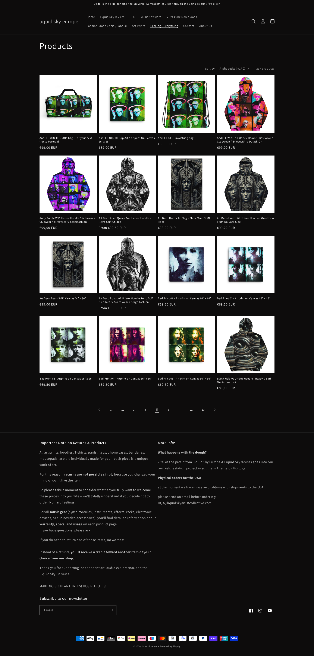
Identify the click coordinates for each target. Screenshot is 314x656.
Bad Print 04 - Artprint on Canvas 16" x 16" (125, 378)
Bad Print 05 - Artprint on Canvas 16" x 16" (184, 378)
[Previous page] (99, 409)
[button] (253, 21)
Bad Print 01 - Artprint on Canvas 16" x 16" (184, 298)
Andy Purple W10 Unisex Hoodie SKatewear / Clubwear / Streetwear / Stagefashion (67, 220)
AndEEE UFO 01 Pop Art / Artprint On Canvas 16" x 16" (127, 139)
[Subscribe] (111, 610)
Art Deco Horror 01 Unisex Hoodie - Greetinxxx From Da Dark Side (245, 220)
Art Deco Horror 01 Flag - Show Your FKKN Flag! (184, 220)
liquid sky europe (151, 646)
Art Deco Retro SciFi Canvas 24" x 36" (63, 298)
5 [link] (157, 409)
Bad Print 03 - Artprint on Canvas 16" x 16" (66, 378)
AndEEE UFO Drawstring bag (176, 138)
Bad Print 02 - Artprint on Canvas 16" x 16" (243, 298)
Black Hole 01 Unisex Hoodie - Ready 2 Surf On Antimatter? (244, 380)
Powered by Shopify (170, 646)
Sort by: (210, 68)
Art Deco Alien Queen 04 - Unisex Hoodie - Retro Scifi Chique (125, 220)
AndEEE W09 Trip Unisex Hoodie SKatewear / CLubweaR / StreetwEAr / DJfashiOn (245, 139)
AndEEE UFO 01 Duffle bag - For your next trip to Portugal (66, 139)
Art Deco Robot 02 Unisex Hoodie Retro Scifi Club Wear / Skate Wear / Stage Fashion (126, 300)
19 (203, 410)
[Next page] (214, 409)
